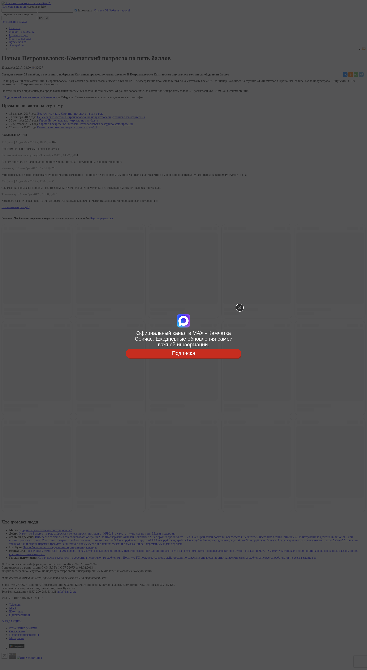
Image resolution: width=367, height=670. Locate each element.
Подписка (183, 353)
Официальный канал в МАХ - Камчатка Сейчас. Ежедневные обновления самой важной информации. (183, 338)
